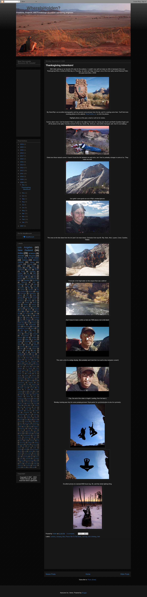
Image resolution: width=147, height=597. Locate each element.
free (19, 306)
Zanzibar (36, 393)
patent (37, 439)
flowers (26, 304)
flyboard (20, 421)
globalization (35, 423)
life (25, 433)
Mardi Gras (34, 377)
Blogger (84, 593)
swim (21, 458)
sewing (19, 449)
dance (34, 302)
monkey (27, 308)
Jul (23, 205)
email (21, 419)
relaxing (22, 444)
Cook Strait (36, 364)
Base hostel (28, 359)
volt (26, 352)
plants (29, 310)
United (31, 391)
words (19, 467)
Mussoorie (26, 326)
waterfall (33, 352)
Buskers (28, 319)
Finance (34, 323)
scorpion (27, 447)
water (29, 269)
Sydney (29, 301)
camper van (32, 332)
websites (27, 280)
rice (19, 446)
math (19, 435)
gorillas (19, 426)
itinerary (20, 431)
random (31, 311)
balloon (35, 398)
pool (25, 311)
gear (21, 423)
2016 (22, 159)
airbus (27, 394)
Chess (37, 363)
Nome (30, 380)
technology (36, 458)
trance (29, 461)
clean (19, 408)
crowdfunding (21, 414)
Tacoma (32, 387)
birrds (28, 400)
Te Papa (27, 389)
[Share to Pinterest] (87, 534)
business (20, 332)
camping (58, 536)
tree (21, 317)
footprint (33, 337)
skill (36, 451)
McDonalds (32, 324)
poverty (22, 346)
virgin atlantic (27, 463)
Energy (34, 268)
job (25, 431)
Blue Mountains (32, 361)
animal (28, 396)
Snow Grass (26, 386)
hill (28, 428)
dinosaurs (36, 414)
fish (19, 304)
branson (29, 403)
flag (31, 419)
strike (31, 456)
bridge (19, 405)
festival (20, 337)
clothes (34, 408)
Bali (34, 273)
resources (34, 444)
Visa (26, 393)
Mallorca (20, 377)
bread (35, 403)
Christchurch (24, 321)
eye (34, 335)
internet (34, 306)
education (29, 417)
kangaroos (30, 431)
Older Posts (124, 574)
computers (35, 334)
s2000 (35, 446)
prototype (31, 440)
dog (29, 277)
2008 (22, 182)
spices (19, 454)
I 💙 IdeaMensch (28, 237)
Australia (23, 293)
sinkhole (31, 451)
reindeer (37, 442)
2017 (22, 156)
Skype (19, 386)
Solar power (32, 299)
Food (23, 271)
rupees (29, 446)
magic (35, 433)
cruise (29, 414)
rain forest (22, 442)
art (38, 264)
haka (30, 426)
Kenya (32, 262)
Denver (27, 366)
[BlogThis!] (81, 534)
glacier (20, 339)
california (21, 269)
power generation (33, 346)
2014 (22, 165)
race (21, 348)
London (27, 375)
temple (28, 350)
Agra (36, 356)
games (26, 306)
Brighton (20, 363)
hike (63, 536)
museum (36, 288)
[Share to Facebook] (85, 534)
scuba (20, 315)
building (26, 405)
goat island (23, 424)
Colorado (28, 364)
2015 (22, 162)
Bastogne (36, 359)
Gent (30, 370)
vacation (31, 289)
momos (35, 435)
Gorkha (27, 371)
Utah (98, 536)
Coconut (22, 364)
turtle (19, 352)
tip (18, 461)
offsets (20, 345)
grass (25, 426)
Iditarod (20, 297)
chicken (37, 405)
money (19, 437)
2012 (22, 170)
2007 (22, 226)
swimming (27, 458)
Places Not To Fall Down (73, 536)
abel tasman (24, 330)
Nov (23, 193)
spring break (27, 454)
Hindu (34, 295)
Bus (21, 319)
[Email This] (79, 534)
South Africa (35, 386)
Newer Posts (51, 574)
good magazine (33, 424)
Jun (23, 207)
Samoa (25, 260)
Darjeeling (36, 280)
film (29, 288)
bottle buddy (27, 401)
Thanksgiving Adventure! (59, 65)
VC (36, 391)
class (19, 334)
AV (38, 354)
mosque (27, 341)
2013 (22, 167)
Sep (23, 199)
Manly (26, 377)
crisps (34, 412)
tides (34, 350)
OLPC (37, 269)
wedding (20, 354)
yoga (33, 467)
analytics (20, 396)
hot (38, 428)
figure (26, 419)
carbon (20, 273)
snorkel (20, 453)
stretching (25, 456)
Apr (23, 213)
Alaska (30, 291)
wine (33, 354)
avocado (28, 398)
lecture (20, 278)
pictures (27, 345)
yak (29, 467)
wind (27, 354)
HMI (27, 295)
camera (53, 536)
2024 (22, 144)
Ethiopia (20, 368)
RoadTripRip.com (91, 114)
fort (32, 421)
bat (24, 400)
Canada (36, 319)
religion (27, 444)
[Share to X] (83, 534)
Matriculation (21, 379)
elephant (36, 417)
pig (26, 440)
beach (20, 302)
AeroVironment (28, 356)
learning (20, 308)
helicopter (22, 428)
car (31, 405)
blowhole (34, 400)
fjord (27, 337)
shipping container (34, 449)
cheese (27, 302)
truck (21, 463)
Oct (23, 196)
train (19, 280)
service (34, 348)
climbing (26, 334)
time (31, 315)
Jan (23, 222)
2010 (22, 176)
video (27, 268)
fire (28, 273)
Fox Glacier (28, 368)
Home (88, 574)
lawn (21, 433)
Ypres (30, 393)
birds (24, 266)
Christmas (33, 321)
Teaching (24, 282)
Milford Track (30, 379)
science (32, 253)
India (20, 253)
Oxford (34, 297)
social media (27, 453)
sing (25, 451)
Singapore (34, 384)
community (29, 410)
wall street (20, 465)
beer (29, 284)
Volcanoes (21, 277)
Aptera (28, 317)
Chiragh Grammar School (27, 275)
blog (35, 284)
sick (21, 451)
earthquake (21, 417)
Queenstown (21, 382)
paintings (26, 439)
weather (35, 465)
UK (26, 391)
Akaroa (28, 357)
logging (30, 433)
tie (36, 460)
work (24, 467)
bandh (19, 400)
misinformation (26, 435)
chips (21, 407)
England (34, 366)
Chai (32, 363)
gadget (37, 421)
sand (35, 313)
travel (37, 315)
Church (20, 295)
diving (28, 416)
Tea (38, 328)
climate (26, 408)
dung (35, 416)
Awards (20, 359)
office (35, 437)
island (34, 430)
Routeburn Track (23, 328)
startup (22, 289)
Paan (35, 380)
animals (21, 256)
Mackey (34, 375)
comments (20, 410)
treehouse (36, 461)
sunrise (20, 350)
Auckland (36, 317)
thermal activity (30, 460)
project (20, 268)
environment (25, 335)
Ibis (35, 373)
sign (25, 315)
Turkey (20, 264)
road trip (84, 536)
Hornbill (29, 373)
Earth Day (21, 323)
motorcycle (27, 437)
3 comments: (71, 533)
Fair (28, 323)
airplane (34, 394)
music (26, 343)
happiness (36, 426)
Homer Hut (21, 373)
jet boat (34, 339)
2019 (22, 153)
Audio (37, 291)
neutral (34, 343)
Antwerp (34, 357)
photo (21, 440)
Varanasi (20, 393)
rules (23, 446)
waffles (35, 463)
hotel (21, 430)
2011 (22, 173)
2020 (22, 150)
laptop (37, 431)
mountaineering (31, 278)
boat (19, 286)
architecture (21, 398)
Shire (27, 384)
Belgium (22, 361)
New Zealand (25, 250)
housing (28, 430)
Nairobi (27, 297)
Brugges (26, 363)
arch (35, 396)
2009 (22, 179)
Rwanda (31, 382)
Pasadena (21, 299)
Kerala (19, 375)
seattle (34, 447)
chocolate (28, 407)
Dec (23, 185)
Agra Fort (20, 357)
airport (34, 330)
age (35, 301)
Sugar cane (23, 387)
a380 (21, 394)
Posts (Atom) (92, 579)
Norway (34, 326)
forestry (34, 304)
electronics (21, 288)
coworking (26, 412)
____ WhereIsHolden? (38, 8)
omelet (19, 439)
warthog (28, 465)
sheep (25, 449)
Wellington (21, 284)
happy (27, 339)
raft (38, 440)
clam (35, 407)
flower (35, 419)
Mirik (19, 326)
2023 (22, 147)
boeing (19, 401)
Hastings (34, 371)
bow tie (22, 403)
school (19, 447)
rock (27, 348)
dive (21, 416)
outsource (36, 308)
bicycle (32, 256)
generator (27, 423)
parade (22, 310)
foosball (27, 421)
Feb (23, 219)
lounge (20, 341)
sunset (37, 456)
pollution (36, 345)
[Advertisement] (87, 554)
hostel (33, 428)
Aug (23, 202)
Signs (33, 266)
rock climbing (92, 536)
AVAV (21, 356)
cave (34, 286)
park (32, 439)
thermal (21, 460)
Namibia (25, 380)
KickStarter (21, 324)
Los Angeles (25, 247)
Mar (23, 216)
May (23, 210)
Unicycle (30, 264)
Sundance (21, 301)
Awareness (32, 293)
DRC (21, 366)
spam (35, 453)
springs (35, 454)
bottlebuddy (36, 401)
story (19, 456)
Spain (32, 328)
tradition (23, 461)
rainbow (30, 442)
